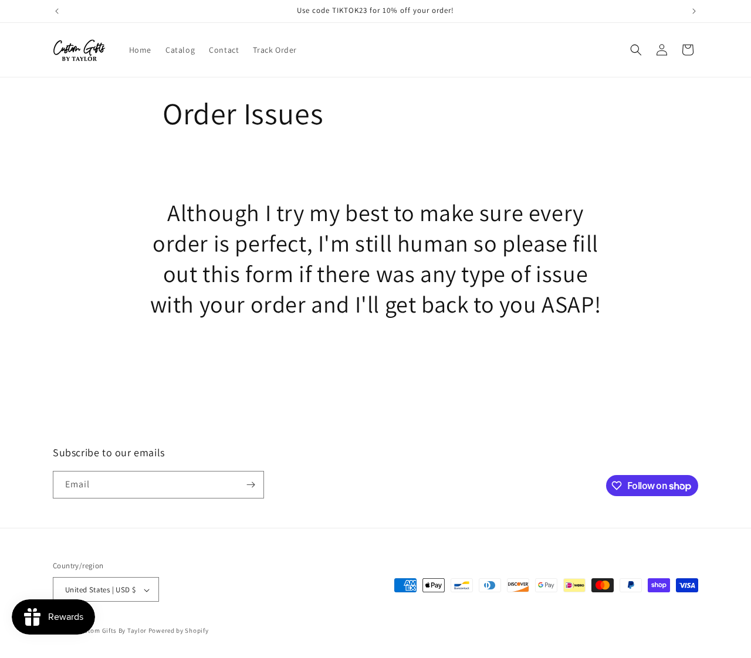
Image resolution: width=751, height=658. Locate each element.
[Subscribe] (250, 484)
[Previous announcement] (57, 11)
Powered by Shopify (178, 631)
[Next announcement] (694, 11)
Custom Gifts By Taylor (112, 631)
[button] (636, 50)
